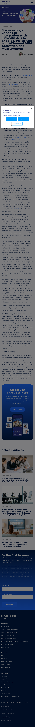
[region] (17, 117)
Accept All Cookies (23, 119)
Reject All (11, 119)
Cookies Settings (17, 123)
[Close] (32, 108)
